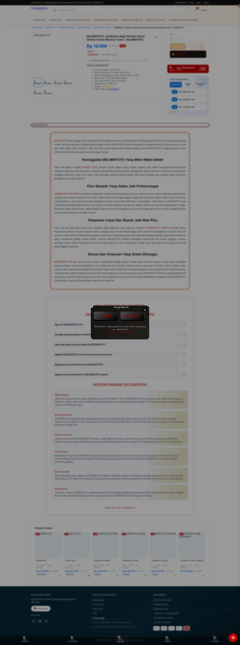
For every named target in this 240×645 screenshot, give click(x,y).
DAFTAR (132, 315)
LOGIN (106, 315)
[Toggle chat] (233, 637)
